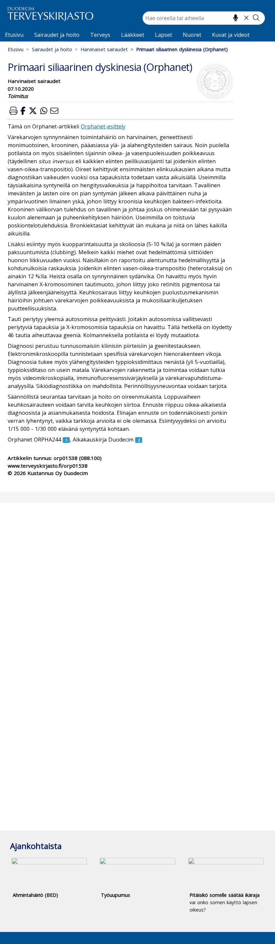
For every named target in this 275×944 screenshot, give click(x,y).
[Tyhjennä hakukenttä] (246, 18)
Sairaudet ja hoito (56, 34)
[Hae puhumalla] (235, 18)
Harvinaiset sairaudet (104, 49)
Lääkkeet (132, 34)
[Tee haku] (256, 18)
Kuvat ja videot (231, 34)
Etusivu (14, 34)
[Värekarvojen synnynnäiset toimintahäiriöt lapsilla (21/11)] (138, 439)
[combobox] (204, 18)
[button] (13, 110)
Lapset (163, 34)
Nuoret (192, 34)
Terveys (100, 34)
